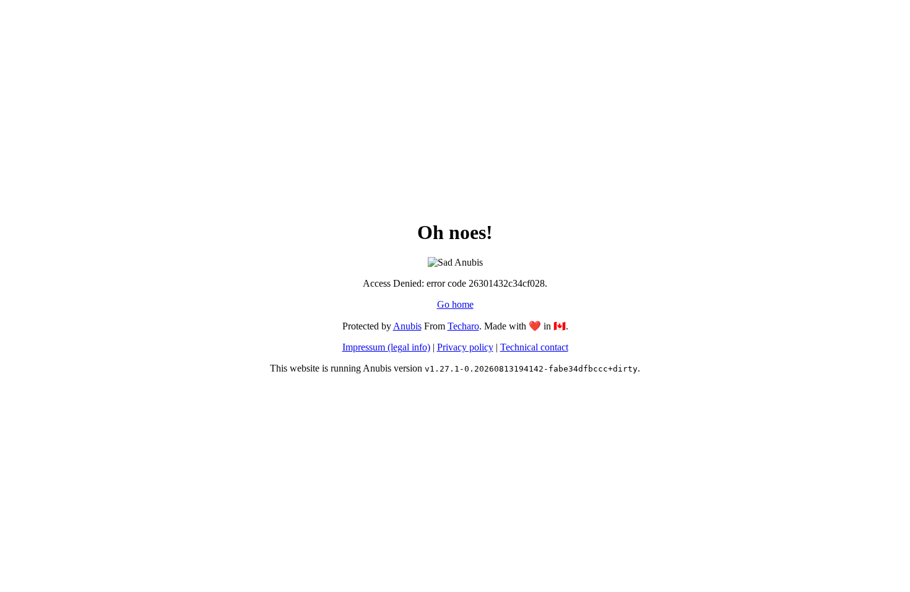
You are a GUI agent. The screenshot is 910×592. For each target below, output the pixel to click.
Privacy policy (465, 347)
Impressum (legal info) (386, 347)
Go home (455, 304)
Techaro (463, 326)
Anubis (407, 326)
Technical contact (534, 347)
